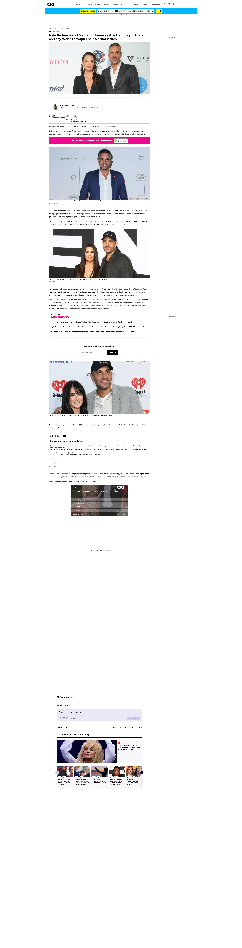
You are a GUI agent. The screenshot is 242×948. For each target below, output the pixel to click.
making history (61, 131)
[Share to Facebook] (56, 116)
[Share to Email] (76, 116)
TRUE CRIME (134, 4)
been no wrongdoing (123, 303)
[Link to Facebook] (164, 4)
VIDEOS (123, 4)
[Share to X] (63, 116)
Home (51, 28)
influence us (103, 214)
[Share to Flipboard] (69, 116)
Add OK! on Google (79, 121)
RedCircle (58, 463)
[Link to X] (173, 4)
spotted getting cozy (116, 477)
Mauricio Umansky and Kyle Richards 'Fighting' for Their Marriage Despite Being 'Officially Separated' (91, 322)
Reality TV (80, 4)
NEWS (90, 4)
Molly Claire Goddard (67, 105)
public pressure (65, 221)
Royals (106, 4)
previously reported (62, 289)
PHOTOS (115, 4)
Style (97, 4)
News (56, 28)
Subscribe (156, 4)
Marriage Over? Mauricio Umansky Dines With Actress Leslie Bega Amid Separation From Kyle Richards (92, 332)
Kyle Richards (64, 28)
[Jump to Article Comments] (50, 116)
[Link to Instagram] (169, 4)
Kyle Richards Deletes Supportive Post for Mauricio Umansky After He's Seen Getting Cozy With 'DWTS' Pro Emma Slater (99, 327)
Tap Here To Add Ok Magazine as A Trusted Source (91, 141)
